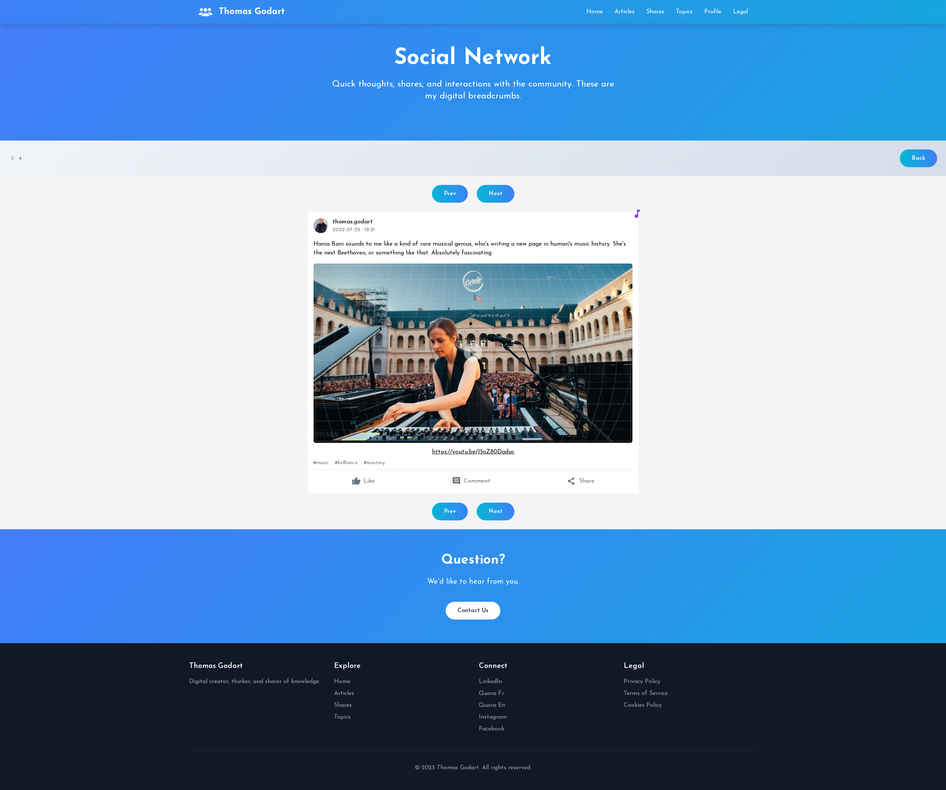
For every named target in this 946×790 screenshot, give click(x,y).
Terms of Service (646, 693)
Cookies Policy (643, 705)
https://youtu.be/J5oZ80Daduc (473, 452)
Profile (712, 12)
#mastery (374, 463)
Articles (624, 12)
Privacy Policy (642, 682)
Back (918, 158)
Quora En (492, 705)
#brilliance (346, 463)
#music (321, 463)
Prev (450, 194)
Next (496, 194)
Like (363, 481)
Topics (684, 12)
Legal (740, 12)
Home (594, 12)
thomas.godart (353, 222)
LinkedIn (490, 682)
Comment (471, 481)
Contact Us (473, 611)
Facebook (491, 729)
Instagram (493, 717)
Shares (655, 12)
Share (580, 481)
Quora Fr (491, 693)
